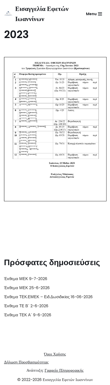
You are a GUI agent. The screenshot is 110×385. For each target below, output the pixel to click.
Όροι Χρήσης (55, 354)
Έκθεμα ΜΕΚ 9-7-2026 (25, 278)
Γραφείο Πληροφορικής (64, 370)
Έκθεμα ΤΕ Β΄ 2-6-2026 (26, 306)
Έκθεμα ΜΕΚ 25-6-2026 (27, 287)
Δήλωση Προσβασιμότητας (26, 362)
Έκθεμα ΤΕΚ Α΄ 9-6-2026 (27, 315)
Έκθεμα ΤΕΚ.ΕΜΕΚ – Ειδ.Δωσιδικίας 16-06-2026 (48, 297)
